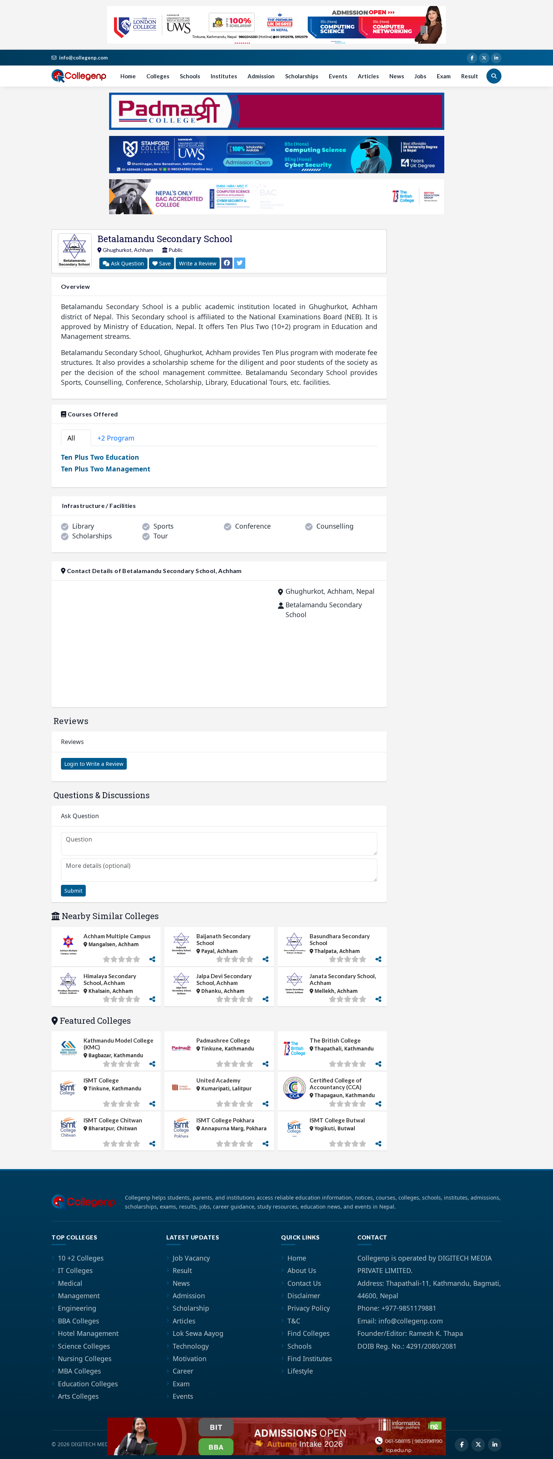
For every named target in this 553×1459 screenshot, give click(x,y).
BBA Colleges (78, 1320)
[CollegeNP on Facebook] (472, 58)
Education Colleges (88, 1383)
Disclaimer (303, 1295)
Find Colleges (308, 1333)
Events (338, 76)
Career (183, 1370)
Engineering (77, 1308)
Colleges (157, 76)
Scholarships (301, 76)
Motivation (190, 1358)
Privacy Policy (308, 1308)
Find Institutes (309, 1358)
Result (469, 76)
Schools (190, 76)
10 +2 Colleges (80, 1257)
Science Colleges (84, 1346)
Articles (368, 76)
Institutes (224, 76)
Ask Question (126, 263)
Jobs (420, 76)
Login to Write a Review (93, 763)
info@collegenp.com (83, 58)
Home (128, 76)
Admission (261, 76)
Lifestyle (300, 1370)
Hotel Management (88, 1333)
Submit (73, 890)
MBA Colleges (79, 1370)
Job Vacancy (191, 1257)
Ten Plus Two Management (105, 469)
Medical (70, 1283)
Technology (191, 1346)
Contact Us (304, 1283)
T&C (293, 1320)
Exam (444, 76)
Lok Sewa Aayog (198, 1333)
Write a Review (197, 263)
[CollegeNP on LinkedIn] (496, 58)
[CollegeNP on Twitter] (484, 58)
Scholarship (191, 1308)
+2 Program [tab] (120, 437)
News (396, 76)
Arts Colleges (78, 1396)
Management (79, 1295)
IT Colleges (75, 1270)
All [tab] (74, 437)
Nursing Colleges (84, 1358)
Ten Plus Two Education (100, 457)
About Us (301, 1270)
